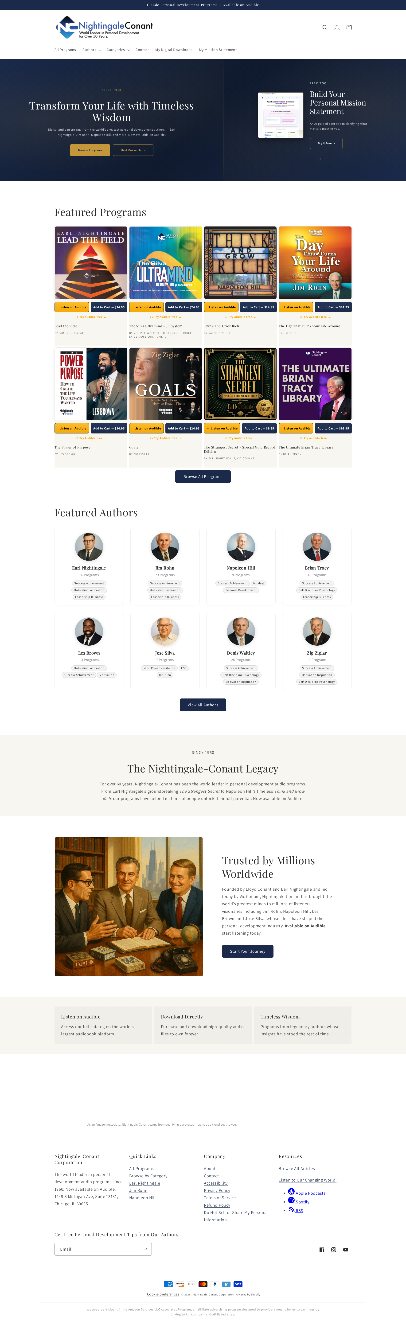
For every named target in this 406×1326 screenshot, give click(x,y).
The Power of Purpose (72, 447)
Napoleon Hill (142, 1197)
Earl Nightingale (144, 1183)
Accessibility (216, 1183)
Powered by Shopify (248, 1294)
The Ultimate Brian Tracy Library (306, 447)
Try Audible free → (93, 317)
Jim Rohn (138, 1190)
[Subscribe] (146, 1249)
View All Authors (203, 704)
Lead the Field (66, 326)
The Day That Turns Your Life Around (309, 326)
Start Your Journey (247, 951)
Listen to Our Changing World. (307, 1180)
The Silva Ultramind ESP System (156, 326)
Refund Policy (217, 1205)
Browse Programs (90, 150)
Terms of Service (220, 1197)
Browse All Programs (203, 476)
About (209, 1168)
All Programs (141, 1168)
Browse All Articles (297, 1168)
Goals (133, 447)
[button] (91, 49)
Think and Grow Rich (221, 326)
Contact (211, 1175)
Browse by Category (148, 1175)
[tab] (313, 154)
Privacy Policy (217, 1190)
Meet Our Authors (133, 150)
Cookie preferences (163, 1294)
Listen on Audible (72, 307)
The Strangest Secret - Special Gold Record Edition (239, 449)
